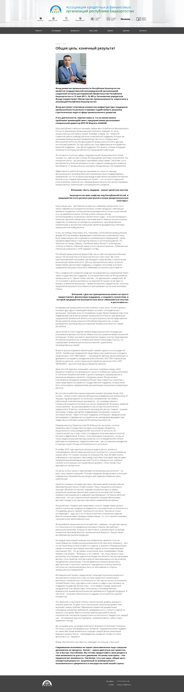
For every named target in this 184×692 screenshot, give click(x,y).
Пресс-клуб (93, 31)
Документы (75, 31)
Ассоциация (56, 31)
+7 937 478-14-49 (123, 681)
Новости (38, 31)
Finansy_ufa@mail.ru (124, 685)
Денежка (126, 31)
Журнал (110, 31)
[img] (40, 19)
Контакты (143, 31)
